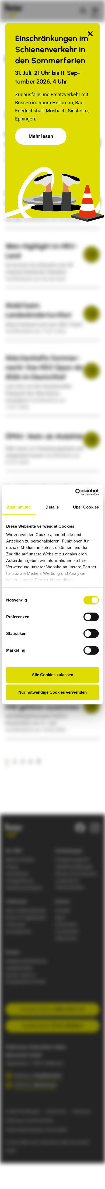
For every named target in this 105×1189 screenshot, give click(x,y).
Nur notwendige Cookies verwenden (52, 692)
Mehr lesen (41, 136)
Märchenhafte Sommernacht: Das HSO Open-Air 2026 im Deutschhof (44, 367)
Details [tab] (52, 507)
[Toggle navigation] (95, 10)
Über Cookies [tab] (86, 507)
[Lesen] (91, 254)
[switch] (91, 617)
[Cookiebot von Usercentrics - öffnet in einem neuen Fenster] (75, 492)
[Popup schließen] (90, 34)
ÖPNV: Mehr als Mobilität (44, 436)
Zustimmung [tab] (19, 507)
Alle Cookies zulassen (52, 674)
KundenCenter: (52, 1025)
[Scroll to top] (92, 1176)
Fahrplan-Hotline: (52, 1009)
